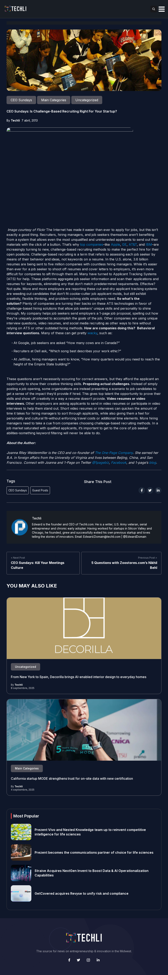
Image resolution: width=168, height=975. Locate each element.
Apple (115, 244)
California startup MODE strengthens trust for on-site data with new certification (72, 778)
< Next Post (18, 557)
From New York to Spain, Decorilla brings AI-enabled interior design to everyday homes (78, 677)
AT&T (133, 244)
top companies (91, 244)
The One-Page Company (113, 453)
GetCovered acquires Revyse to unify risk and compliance (81, 893)
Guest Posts (40, 490)
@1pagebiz (100, 462)
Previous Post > (147, 557)
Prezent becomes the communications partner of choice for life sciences (94, 852)
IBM (149, 244)
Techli (15, 120)
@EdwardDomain (134, 536)
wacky (91, 333)
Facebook (118, 462)
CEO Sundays (17, 490)
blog (152, 462)
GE (124, 244)
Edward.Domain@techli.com (101, 536)
